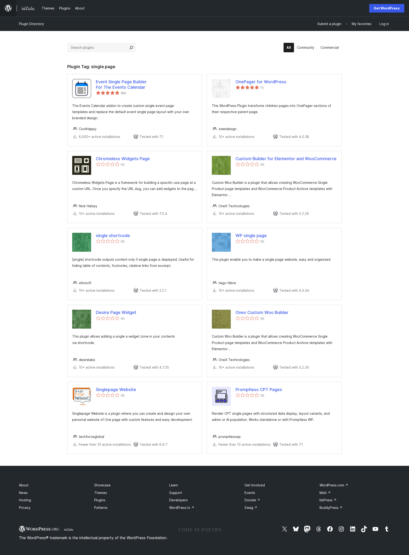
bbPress (328, 500)
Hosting (25, 500)
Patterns (100, 508)
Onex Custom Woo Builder (262, 312)
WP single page (251, 235)
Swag (251, 508)
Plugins (99, 500)
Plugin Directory (31, 24)
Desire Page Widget (116, 312)
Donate (252, 500)
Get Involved (255, 485)
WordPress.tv (181, 508)
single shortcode (113, 235)
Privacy (25, 508)
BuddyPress (331, 508)
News (23, 493)
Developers (178, 500)
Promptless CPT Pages (259, 389)
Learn (173, 485)
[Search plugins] (131, 47)
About (23, 485)
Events (250, 493)
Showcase (102, 485)
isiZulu (68, 529)
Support (175, 493)
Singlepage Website (116, 389)
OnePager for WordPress (261, 81)
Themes (100, 493)
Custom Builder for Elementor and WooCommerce (286, 158)
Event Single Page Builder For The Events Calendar (121, 84)
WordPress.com (334, 485)
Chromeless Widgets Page (123, 158)
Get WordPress (387, 8)
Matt (325, 493)
